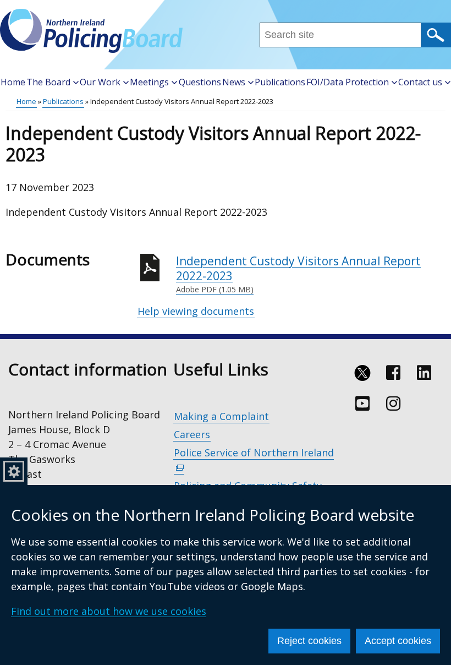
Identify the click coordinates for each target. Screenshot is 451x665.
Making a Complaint (221, 416)
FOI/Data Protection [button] (347, 82)
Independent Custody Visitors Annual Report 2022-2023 (298, 274)
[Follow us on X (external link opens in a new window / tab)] (362, 372)
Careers (192, 434)
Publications (280, 82)
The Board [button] (48, 82)
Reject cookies (309, 640)
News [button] (233, 82)
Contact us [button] (420, 82)
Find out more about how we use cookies (108, 611)
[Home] (91, 31)
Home (13, 82)
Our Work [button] (100, 82)
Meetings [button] (149, 82)
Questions (200, 82)
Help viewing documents (196, 311)
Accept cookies (398, 640)
